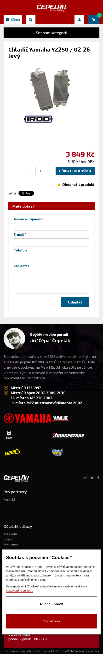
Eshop (8, 539)
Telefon (20, 250)
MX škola (10, 534)
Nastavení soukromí (86, 650)
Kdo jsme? (11, 544)
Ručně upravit (51, 604)
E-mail (19, 234)
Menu (15, 19)
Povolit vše (51, 621)
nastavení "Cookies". (19, 590)
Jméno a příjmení (27, 219)
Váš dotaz (21, 266)
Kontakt (9, 499)
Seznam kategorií (51, 32)
